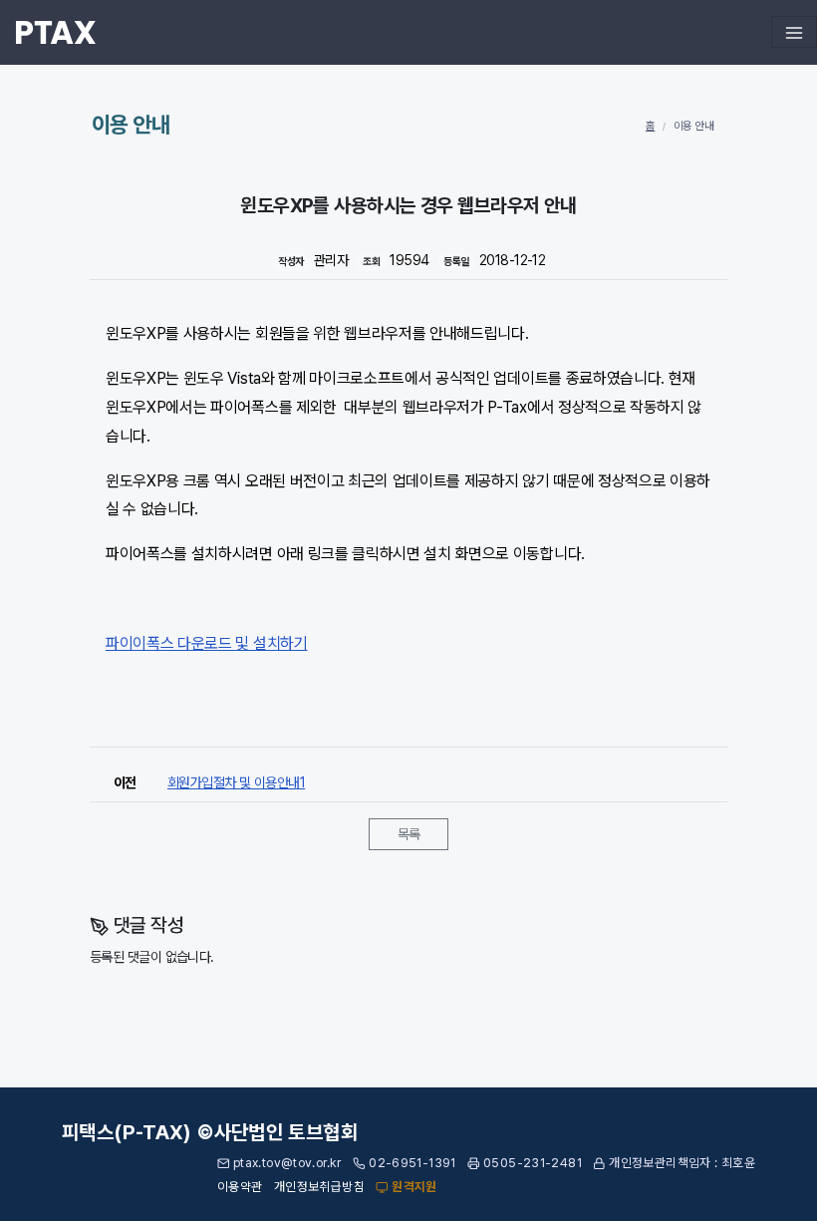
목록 (409, 834)
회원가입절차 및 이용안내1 (236, 782)
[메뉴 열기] (794, 32)
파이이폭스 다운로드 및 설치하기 (207, 643)
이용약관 (240, 1186)
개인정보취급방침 (319, 1186)
